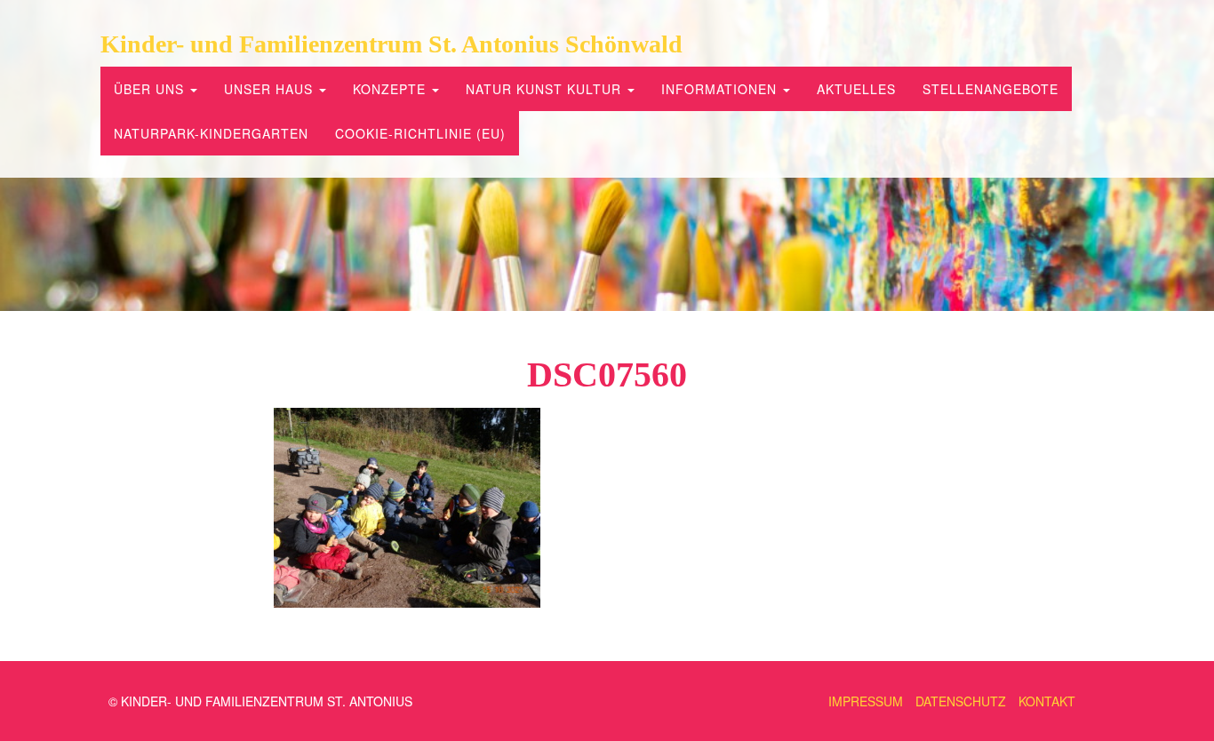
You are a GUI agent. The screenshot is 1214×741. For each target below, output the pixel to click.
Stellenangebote (990, 89)
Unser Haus (270, 89)
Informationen (721, 89)
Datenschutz (960, 701)
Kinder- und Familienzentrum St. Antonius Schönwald (391, 44)
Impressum (865, 701)
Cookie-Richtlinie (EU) (420, 133)
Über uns (151, 89)
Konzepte (391, 89)
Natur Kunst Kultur (546, 89)
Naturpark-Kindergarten (211, 133)
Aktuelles (856, 89)
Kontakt (1046, 701)
